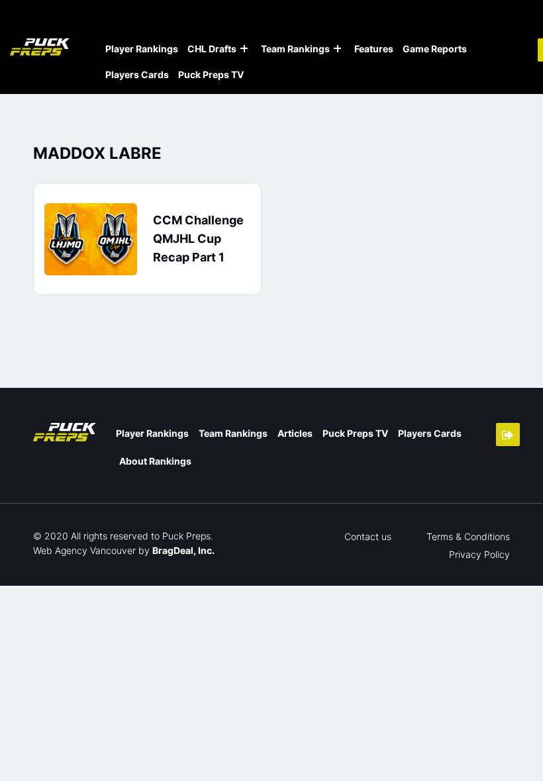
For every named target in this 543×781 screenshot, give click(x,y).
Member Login (508, 434)
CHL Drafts (211, 48)
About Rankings (155, 461)
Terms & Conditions (468, 536)
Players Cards (137, 74)
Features (373, 48)
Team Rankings (295, 48)
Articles (295, 433)
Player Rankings (141, 48)
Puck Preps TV (211, 74)
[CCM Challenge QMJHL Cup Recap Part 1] (90, 239)
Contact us (367, 536)
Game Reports (435, 48)
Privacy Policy (479, 554)
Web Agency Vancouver (84, 550)
